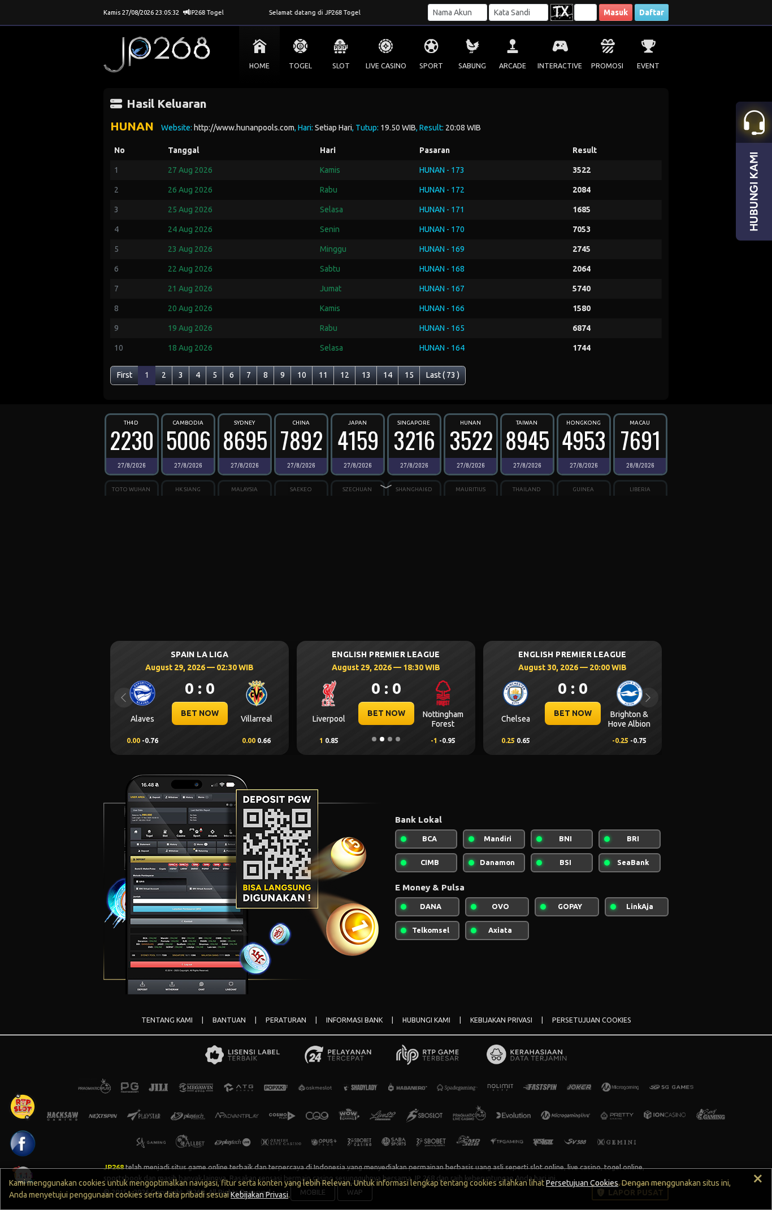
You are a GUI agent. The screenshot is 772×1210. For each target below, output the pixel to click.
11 (323, 374)
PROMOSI (607, 65)
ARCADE (512, 65)
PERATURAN (286, 1020)
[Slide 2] (382, 739)
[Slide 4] (398, 739)
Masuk (616, 12)
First (124, 374)
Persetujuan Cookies (582, 1182)
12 (344, 374)
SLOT (341, 65)
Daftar (651, 12)
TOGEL (300, 65)
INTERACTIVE (559, 65)
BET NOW (200, 713)
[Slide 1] (374, 739)
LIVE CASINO (386, 65)
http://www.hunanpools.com (244, 127)
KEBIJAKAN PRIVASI (501, 1020)
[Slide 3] (390, 739)
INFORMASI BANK (354, 1020)
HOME (259, 65)
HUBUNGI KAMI (426, 1020)
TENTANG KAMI (167, 1020)
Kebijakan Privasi (259, 1194)
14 (387, 374)
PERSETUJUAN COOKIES (591, 1020)
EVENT (648, 65)
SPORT (431, 65)
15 (409, 374)
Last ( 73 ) (442, 374)
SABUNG (472, 65)
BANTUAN (229, 1020)
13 (366, 374)
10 (301, 374)
